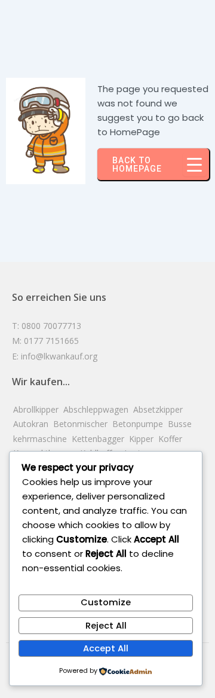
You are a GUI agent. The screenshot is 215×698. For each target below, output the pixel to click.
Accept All (105, 648)
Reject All (106, 626)
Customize (106, 602)
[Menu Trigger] (195, 164)
